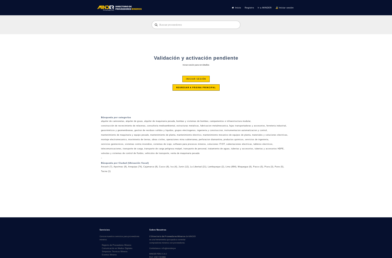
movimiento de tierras (139, 139)
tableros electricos (263, 144)
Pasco (258, 167)
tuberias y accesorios (242, 148)
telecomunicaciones (111, 148)
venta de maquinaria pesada (185, 153)
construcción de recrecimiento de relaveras (123, 126)
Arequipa (135, 167)
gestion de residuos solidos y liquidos (153, 130)
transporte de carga (133, 148)
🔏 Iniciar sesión (284, 7)
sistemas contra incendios (138, 144)
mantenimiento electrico (189, 135)
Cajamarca (150, 167)
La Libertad (198, 167)
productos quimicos (234, 139)
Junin (184, 167)
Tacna (106, 171)
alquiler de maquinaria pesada (159, 121)
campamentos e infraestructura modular (230, 121)
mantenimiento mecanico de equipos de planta (227, 135)
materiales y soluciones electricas (269, 135)
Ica (173, 167)
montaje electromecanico (114, 139)
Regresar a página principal (196, 87)
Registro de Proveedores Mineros (116, 245)
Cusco (164, 167)
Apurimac (120, 167)
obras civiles (158, 139)
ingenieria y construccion (210, 130)
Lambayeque (216, 167)
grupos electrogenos (185, 130)
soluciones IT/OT (216, 144)
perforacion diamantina (210, 139)
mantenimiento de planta (162, 135)
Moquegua (245, 167)
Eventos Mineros (109, 255)
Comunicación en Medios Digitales (117, 248)
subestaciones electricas (239, 144)
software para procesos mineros (189, 144)
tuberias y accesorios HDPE (269, 148)
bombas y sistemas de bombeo (192, 121)
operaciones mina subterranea (181, 139)
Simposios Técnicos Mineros (115, 251)
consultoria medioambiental (161, 126)
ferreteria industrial (276, 126)
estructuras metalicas (188, 126)
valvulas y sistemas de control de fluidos (122, 153)
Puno (279, 167)
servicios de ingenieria (256, 139)
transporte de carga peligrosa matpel (163, 148)
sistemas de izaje (162, 144)
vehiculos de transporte (157, 153)
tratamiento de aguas (219, 148)
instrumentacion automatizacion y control (245, 130)
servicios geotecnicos (112, 144)
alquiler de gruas (134, 121)
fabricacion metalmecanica (214, 126)
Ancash (106, 167)
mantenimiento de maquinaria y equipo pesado (125, 135)
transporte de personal (195, 148)
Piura (268, 167)
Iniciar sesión (196, 79)
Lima (231, 167)
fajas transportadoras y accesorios (247, 126)
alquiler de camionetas (112, 121)
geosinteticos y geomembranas (117, 130)
